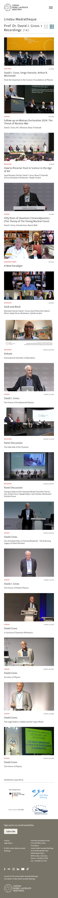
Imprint (6, 841)
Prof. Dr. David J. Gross (22, 26)
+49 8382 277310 (42, 858)
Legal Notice (8, 843)
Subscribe (10, 831)
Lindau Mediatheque (20, 19)
